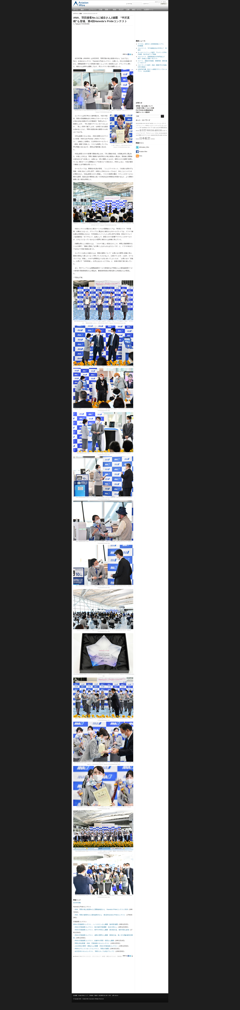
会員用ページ (148, 9)
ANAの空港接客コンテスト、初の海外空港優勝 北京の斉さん (96, 927)
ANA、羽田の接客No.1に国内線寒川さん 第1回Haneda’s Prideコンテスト (100, 915)
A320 (137, 135)
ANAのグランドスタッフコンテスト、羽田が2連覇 (92, 948)
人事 (160, 133)
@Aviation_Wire (144, 147)
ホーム (75, 9)
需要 (106, 9)
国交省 (157, 135)
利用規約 (91, 995)
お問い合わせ (115, 995)
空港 (100, 9)
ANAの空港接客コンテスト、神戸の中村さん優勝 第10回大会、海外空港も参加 (102, 930)
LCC (148, 127)
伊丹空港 (165, 135)
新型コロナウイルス (144, 135)
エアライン (92, 9)
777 (151, 127)
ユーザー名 (129, 3)
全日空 (142, 130)
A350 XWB (145, 123)
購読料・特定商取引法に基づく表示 (102, 995)
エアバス (160, 125)
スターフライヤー (158, 123)
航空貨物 (140, 123)
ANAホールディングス (151, 125)
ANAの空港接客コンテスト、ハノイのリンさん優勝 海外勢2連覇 (95, 924)
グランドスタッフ (96, 956)
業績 (114, 9)
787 (140, 127)
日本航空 (144, 138)
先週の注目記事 (156, 127)
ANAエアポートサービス (85, 956)
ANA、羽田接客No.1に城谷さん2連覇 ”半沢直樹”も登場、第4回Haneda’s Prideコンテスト (101, 19)
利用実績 (153, 138)
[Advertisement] (151, 25)
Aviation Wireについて (83, 995)
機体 (82, 9)
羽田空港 (150, 130)
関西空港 (163, 127)
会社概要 (75, 995)
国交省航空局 (164, 133)
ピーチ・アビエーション (147, 133)
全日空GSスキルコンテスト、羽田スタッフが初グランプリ (94, 951)
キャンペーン (142, 125)
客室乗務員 (144, 127)
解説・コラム (136, 9)
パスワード (145, 3)
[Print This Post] (132, 54)
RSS (140, 156)
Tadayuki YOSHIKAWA (82, 24)
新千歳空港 (150, 123)
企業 (127, 9)
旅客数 (160, 135)
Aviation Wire (143, 151)
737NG (156, 133)
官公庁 (121, 9)
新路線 (137, 138)
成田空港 (158, 130)
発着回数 (153, 135)
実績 (137, 123)
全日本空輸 (77, 902)
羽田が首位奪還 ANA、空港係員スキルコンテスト (92, 943)
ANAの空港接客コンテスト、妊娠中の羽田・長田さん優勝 (94, 940)
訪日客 (163, 130)
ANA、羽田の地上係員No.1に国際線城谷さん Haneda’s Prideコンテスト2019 (101, 909)
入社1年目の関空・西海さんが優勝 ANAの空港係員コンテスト (96, 946)
